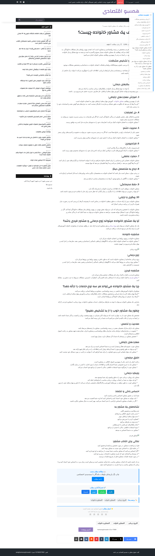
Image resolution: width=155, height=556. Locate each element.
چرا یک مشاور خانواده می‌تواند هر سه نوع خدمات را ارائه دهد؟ (141, 62)
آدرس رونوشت (85, 529)
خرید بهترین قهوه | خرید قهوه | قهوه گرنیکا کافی (38, 181)
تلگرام (111, 492)
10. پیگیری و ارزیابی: (144, 45)
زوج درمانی (113, 226)
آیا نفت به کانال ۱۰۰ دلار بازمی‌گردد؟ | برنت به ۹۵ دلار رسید (98, 2)
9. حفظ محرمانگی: (145, 42)
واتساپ (102, 492)
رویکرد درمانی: (146, 80)
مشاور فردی (134, 278)
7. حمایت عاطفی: (145, 36)
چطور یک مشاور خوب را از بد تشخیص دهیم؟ (142, 67)
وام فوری (49, 188)
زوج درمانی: (147, 55)
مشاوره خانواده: (146, 52)
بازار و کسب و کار (128, 26)
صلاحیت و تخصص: (145, 71)
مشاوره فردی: (146, 58)
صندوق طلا (49, 184)
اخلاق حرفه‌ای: (146, 77)
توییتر (94, 492)
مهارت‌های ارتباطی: (145, 74)
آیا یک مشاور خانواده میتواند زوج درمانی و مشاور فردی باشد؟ (141, 49)
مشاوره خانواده (103, 523)
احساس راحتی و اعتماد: (144, 83)
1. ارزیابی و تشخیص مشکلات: (142, 19)
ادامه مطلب (98, 479)
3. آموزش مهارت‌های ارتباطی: (142, 25)
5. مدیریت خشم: (146, 30)
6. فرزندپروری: (146, 33)
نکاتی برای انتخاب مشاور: (143, 88)
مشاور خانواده (119, 101)
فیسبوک (85, 492)
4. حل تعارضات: (146, 27)
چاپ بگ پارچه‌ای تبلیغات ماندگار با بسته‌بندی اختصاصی (98, 474)
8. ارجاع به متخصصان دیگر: (143, 39)
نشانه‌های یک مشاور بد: (144, 85)
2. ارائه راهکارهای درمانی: (143, 22)
